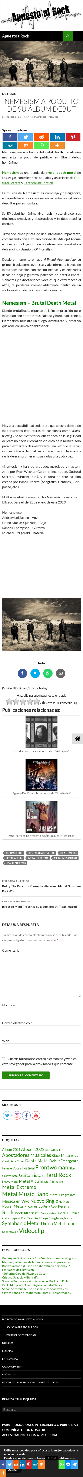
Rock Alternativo (29, 1213)
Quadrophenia (12, 1366)
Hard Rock (57, 1174)
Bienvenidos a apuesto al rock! (23, 1319)
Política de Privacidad (21, 1335)
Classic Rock (9, 1161)
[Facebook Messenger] (68, 1464)
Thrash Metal (52, 1223)
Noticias (9, 93)
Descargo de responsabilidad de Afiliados (30, 1382)
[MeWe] (10, 145)
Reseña (63, 1206)
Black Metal (61, 1155)
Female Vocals (12, 1168)
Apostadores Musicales (26, 1155)
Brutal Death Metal (41, 852)
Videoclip (31, 1230)
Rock (8, 1212)
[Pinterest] (73, 137)
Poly (26, 116)
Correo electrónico (17, 1023)
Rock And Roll (50, 1213)
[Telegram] (74, 1464)
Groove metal (10, 1176)
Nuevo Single (44, 1201)
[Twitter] (25, 137)
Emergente (69, 1161)
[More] (57, 145)
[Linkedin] (57, 137)
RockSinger (41, 1218)
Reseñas (7, 1350)
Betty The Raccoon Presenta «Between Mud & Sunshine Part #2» (41, 886)
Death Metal (68, 852)
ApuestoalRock (15, 36)
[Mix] (25, 145)
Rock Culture (69, 1213)
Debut (54, 1160)
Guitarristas (31, 1175)
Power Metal (13, 1206)
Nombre (9, 1005)
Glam (72, 1168)
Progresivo (33, 1206)
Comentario (11, 950)
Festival (28, 1168)
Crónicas (8, 1374)
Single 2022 (65, 1218)
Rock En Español (11, 1218)
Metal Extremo (38, 858)
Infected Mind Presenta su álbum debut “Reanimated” (40, 904)
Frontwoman (51, 1167)
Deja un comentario (44, 116)
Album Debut (14, 852)
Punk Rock (50, 1206)
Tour (70, 1223)
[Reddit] (41, 137)
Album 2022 (33, 1149)
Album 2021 (11, 1150)
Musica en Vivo (16, 1201)
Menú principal (78, 36)
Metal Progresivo (62, 1195)
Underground (10, 1232)
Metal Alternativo (52, 1181)
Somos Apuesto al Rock (22, 1327)
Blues (74, 1156)
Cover (20, 1161)
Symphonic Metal (21, 1223)
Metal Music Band (65, 858)
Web (5, 1041)
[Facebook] (10, 137)
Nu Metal (64, 1201)
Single (54, 1218)
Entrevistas (10, 1358)
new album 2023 (16, 863)
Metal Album (14, 858)
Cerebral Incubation (38, 183)
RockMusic (27, 1218)
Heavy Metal (10, 1181)
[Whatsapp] (41, 145)
